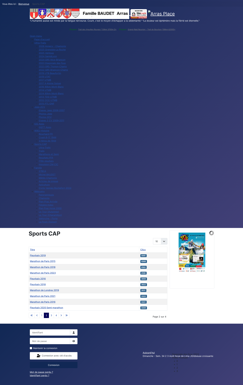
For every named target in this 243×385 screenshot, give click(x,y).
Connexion (53, 365)
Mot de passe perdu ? (41, 372)
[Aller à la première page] (32, 315)
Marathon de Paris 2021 (42, 296)
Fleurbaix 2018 (38, 284)
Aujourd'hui (149, 352)
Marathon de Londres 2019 (44, 290)
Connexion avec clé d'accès (56, 355)
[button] (194, 361)
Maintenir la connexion (45, 348)
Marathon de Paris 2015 (42, 261)
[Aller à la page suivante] (61, 315)
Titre (32, 249)
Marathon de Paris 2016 (42, 301)
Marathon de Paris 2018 (42, 267)
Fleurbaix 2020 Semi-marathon (46, 307)
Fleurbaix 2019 (38, 255)
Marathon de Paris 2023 (43, 272)
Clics (143, 249)
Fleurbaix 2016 (38, 278)
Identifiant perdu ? (39, 375)
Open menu (36, 36)
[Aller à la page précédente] (37, 315)
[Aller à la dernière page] (66, 315)
